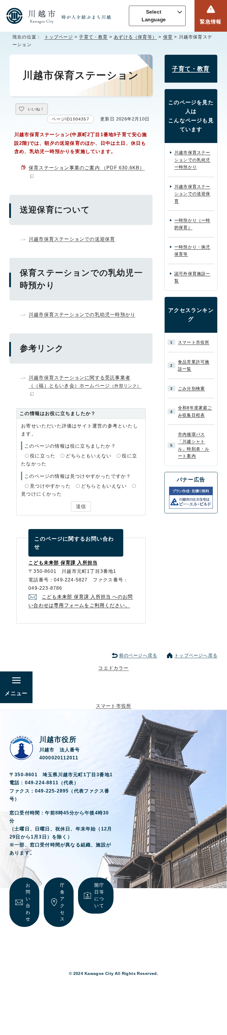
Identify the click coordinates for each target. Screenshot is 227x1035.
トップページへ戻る (196, 655)
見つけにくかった (41, 493)
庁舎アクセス (62, 902)
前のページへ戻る (138, 655)
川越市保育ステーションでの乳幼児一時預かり (82, 314)
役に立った (42, 455)
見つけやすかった (50, 485)
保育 (168, 36)
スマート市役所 (193, 342)
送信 (81, 506)
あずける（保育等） (135, 36)
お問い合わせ (28, 902)
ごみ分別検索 (191, 388)
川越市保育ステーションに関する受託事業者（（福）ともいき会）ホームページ (85, 381)
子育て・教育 (93, 36)
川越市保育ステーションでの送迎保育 (72, 239)
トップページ (58, 36)
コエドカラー (113, 668)
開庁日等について (99, 895)
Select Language (154, 15)
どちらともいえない (88, 455)
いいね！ (36, 109)
